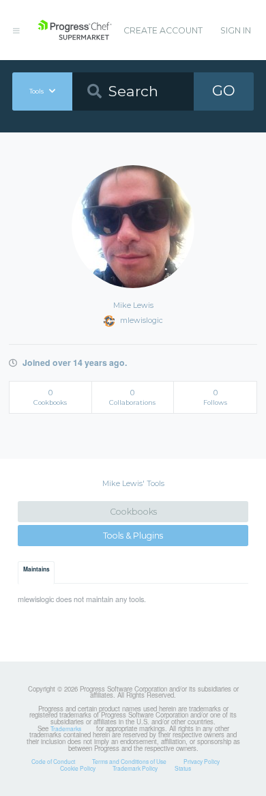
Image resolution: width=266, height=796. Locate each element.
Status (183, 768)
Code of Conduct (53, 761)
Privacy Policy (201, 761)
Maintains (36, 569)
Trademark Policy (135, 768)
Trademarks (65, 728)
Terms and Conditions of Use (129, 761)
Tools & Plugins (133, 535)
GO (223, 90)
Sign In (235, 30)
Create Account (163, 30)
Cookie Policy (77, 768)
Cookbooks (133, 512)
